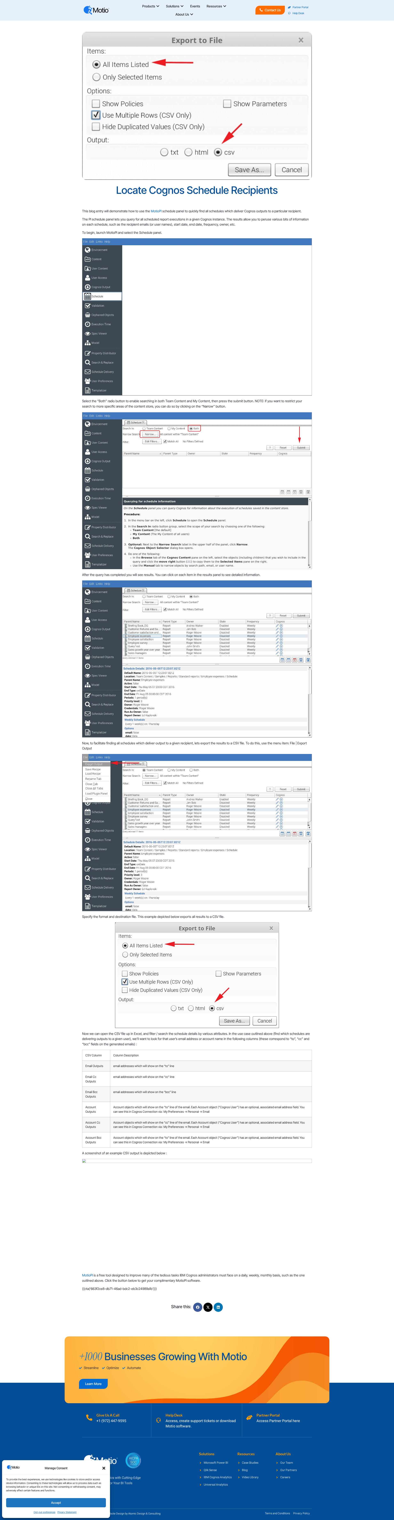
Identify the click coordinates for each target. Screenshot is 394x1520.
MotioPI (156, 211)
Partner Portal (268, 1415)
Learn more (93, 1384)
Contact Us (273, 10)
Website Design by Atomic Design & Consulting (133, 1513)
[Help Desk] (158, 1420)
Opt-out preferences (44, 1512)
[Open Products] (157, 6)
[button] (104, 1468)
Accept (56, 1503)
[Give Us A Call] (89, 1417)
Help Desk (174, 1415)
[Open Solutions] (182, 6)
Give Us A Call (107, 1415)
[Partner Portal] (249, 1417)
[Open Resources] (224, 6)
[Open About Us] (191, 14)
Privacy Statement (67, 1512)
